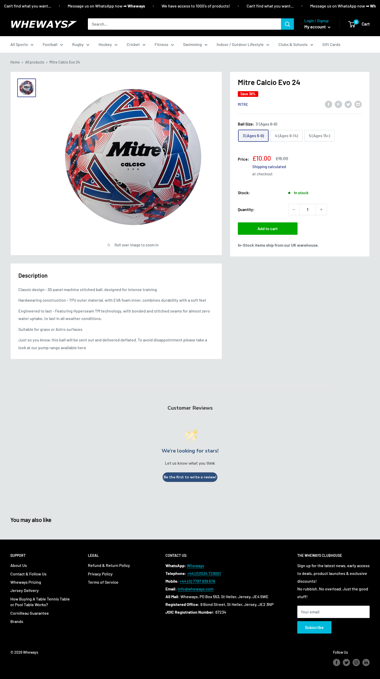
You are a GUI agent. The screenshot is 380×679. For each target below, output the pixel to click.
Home (15, 62)
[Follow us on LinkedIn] (366, 662)
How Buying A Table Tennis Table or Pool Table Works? (40, 601)
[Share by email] (358, 104)
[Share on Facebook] (328, 104)
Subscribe (314, 627)
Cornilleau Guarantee (29, 613)
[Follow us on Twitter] (346, 662)
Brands (16, 621)
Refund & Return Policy (109, 565)
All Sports (19, 44)
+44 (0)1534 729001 (204, 573)
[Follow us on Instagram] (356, 662)
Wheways (195, 565)
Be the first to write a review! (190, 477)
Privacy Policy (100, 573)
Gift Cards (331, 44)
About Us (18, 565)
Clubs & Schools (293, 44)
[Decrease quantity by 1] (293, 209)
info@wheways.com (196, 588)
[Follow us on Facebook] (336, 662)
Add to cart (267, 228)
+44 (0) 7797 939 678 (197, 581)
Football (50, 44)
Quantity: (246, 209)
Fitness (161, 44)
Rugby (78, 44)
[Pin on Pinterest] (338, 104)
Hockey (105, 44)
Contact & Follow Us (28, 573)
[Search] (287, 24)
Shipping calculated (269, 166)
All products (34, 62)
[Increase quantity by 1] (321, 209)
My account (315, 26)
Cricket (133, 44)
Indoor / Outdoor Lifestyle (240, 44)
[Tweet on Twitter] (348, 104)
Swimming (192, 44)
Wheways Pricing (25, 582)
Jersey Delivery (24, 590)
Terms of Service (103, 582)
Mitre (243, 104)
